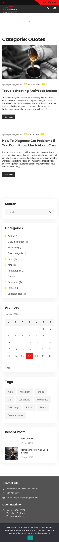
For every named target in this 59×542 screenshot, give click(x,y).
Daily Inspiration (16, 241)
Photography (14, 270)
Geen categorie (15, 253)
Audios (11, 236)
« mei (7, 367)
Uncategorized (15, 293)
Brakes (41, 391)
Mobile (11, 264)
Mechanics (42, 399)
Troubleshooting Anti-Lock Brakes (29, 90)
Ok (30, 538)
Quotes (11, 276)
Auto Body (25, 391)
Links (10, 259)
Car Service (24, 399)
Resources (13, 282)
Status (11, 288)
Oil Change (13, 407)
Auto (10, 391)
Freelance (13, 247)
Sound (43, 407)
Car (9, 399)
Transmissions (15, 415)
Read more (9, 117)
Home (24, 21)
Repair (29, 407)
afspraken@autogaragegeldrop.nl (22, 497)
